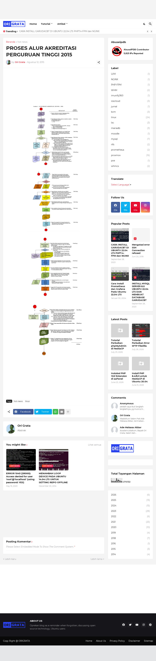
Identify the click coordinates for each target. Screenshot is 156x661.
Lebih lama (96, 559)
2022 (130, 516)
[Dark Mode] (144, 24)
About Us (101, 641)
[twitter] (130, 624)
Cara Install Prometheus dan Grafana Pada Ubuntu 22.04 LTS (118, 289)
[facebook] (123, 624)
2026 (130, 494)
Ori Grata (24, 425)
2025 (130, 500)
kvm (130, 111)
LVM (130, 74)
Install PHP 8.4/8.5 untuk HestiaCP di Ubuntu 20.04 (140, 377)
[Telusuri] (150, 24)
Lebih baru (10, 559)
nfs (130, 144)
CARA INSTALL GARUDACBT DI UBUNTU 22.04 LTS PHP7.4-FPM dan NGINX (59, 31)
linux (27, 401)
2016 (130, 543)
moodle (130, 133)
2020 (130, 527)
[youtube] (137, 624)
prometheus (130, 149)
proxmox (130, 155)
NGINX (130, 79)
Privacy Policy (117, 641)
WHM (130, 90)
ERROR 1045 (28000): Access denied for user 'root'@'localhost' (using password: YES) (20, 478)
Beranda (10, 42)
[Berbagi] (98, 62)
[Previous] (147, 31)
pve (130, 160)
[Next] (151, 31)
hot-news (22, 42)
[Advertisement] (58, 9)
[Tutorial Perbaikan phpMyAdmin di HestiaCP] (120, 330)
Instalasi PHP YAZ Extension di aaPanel (119, 376)
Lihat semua (94, 445)
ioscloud (130, 101)
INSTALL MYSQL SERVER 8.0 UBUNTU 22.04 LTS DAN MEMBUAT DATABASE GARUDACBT (141, 292)
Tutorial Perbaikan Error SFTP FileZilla (141, 343)
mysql (130, 139)
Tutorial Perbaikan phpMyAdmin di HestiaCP (118, 344)
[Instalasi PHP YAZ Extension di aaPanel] (120, 363)
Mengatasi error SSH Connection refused (141, 248)
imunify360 (130, 95)
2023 (130, 511)
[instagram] (143, 624)
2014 (130, 554)
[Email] (61, 411)
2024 (130, 505)
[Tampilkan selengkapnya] (68, 411)
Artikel (61, 23)
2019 (130, 532)
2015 (130, 549)
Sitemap (148, 641)
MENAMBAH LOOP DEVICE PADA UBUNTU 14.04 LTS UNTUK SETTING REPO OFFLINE (53, 478)
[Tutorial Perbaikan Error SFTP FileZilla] (141, 330)
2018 (130, 538)
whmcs (130, 166)
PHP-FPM (130, 84)
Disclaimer (134, 641)
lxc (130, 122)
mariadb (130, 128)
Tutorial (45, 23)
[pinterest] (150, 624)
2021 (130, 522)
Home (33, 23)
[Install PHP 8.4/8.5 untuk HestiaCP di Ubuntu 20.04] (141, 363)
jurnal (130, 106)
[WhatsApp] (55, 411)
